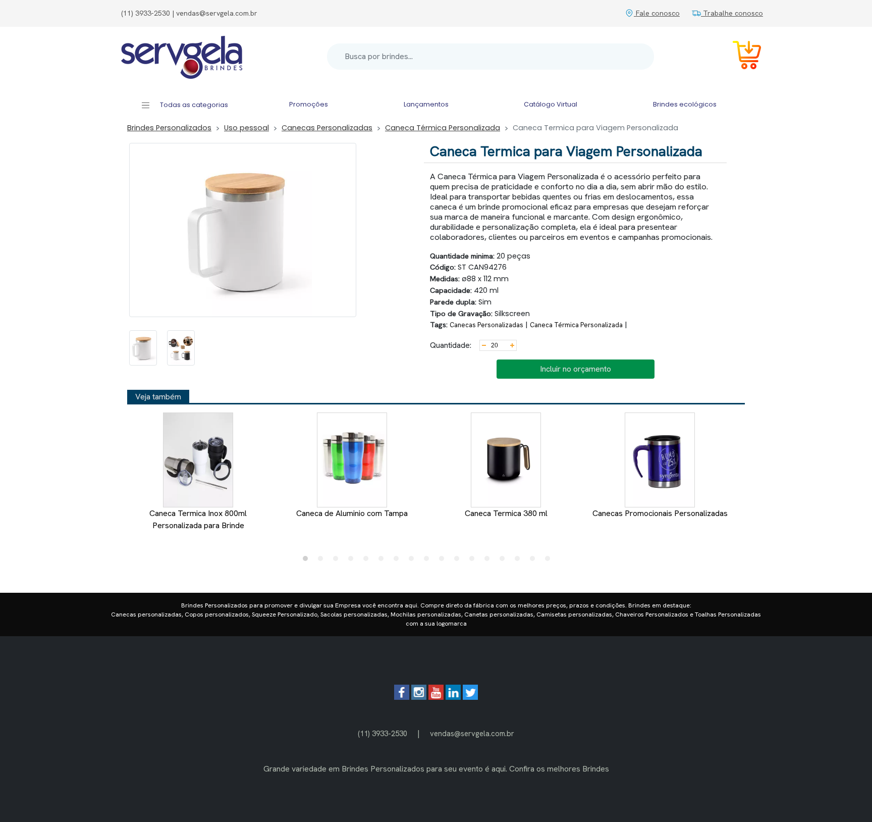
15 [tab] (520, 561)
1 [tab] (308, 561)
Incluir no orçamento (575, 369)
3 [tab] (338, 561)
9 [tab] (429, 561)
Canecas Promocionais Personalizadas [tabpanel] (660, 513)
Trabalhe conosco (732, 13)
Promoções (308, 104)
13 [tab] (489, 561)
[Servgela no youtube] (436, 697)
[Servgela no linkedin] (453, 697)
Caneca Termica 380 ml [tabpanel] (506, 513)
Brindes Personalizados (169, 128)
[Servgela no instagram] (418, 697)
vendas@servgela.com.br (472, 733)
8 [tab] (414, 561)
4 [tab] (353, 561)
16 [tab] (535, 561)
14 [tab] (505, 561)
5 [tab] (368, 561)
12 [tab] (474, 561)
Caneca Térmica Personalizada (442, 128)
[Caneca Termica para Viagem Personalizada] (143, 348)
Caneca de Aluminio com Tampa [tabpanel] (352, 513)
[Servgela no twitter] (470, 697)
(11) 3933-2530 (382, 733)
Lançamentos (426, 104)
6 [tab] (383, 561)
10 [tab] (444, 561)
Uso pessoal (246, 128)
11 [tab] (459, 561)
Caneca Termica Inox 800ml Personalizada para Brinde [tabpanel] (198, 519)
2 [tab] (323, 561)
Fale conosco (657, 13)
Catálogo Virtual (550, 104)
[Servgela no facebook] (401, 697)
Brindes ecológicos (685, 104)
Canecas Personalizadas (327, 128)
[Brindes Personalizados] (181, 56)
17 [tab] (550, 561)
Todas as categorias (193, 104)
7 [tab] (399, 561)
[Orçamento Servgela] (741, 57)
